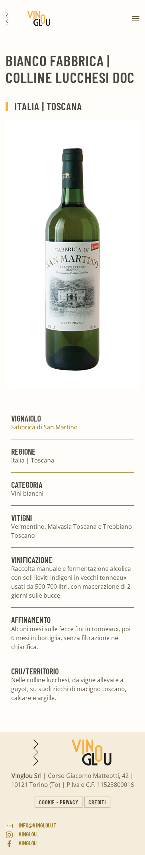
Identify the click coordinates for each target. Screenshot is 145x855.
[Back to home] (28, 18)
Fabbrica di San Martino (44, 427)
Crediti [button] (97, 802)
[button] (135, 18)
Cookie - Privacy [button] (58, 802)
